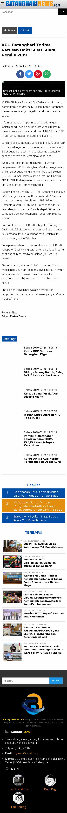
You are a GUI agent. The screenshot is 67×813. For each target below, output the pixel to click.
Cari (62, 11)
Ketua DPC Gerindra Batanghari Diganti (38, 353)
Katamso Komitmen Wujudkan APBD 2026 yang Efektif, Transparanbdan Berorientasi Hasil (41, 632)
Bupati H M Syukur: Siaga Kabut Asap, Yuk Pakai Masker (43, 545)
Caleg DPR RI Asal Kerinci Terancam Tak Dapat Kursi (42, 460)
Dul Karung (18, 807)
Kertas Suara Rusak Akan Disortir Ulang (41, 395)
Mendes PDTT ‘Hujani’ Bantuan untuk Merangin (43, 615)
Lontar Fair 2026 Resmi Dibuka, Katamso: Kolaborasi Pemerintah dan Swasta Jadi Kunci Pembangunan (42, 599)
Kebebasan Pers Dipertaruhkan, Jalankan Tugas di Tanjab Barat (39, 562)
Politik (26, 30)
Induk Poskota (18, 789)
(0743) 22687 (17, 748)
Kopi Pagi (50, 789)
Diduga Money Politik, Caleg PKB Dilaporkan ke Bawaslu (44, 374)
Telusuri (56, 680)
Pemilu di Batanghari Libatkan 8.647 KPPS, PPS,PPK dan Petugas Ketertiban (39, 440)
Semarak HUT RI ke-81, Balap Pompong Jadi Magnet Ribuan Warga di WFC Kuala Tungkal (43, 649)
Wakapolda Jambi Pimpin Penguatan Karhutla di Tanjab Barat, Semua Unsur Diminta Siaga (38, 506)
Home (11, 30)
